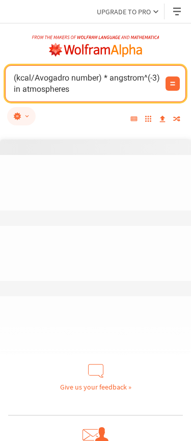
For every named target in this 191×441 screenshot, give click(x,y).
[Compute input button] (173, 83)
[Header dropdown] (177, 11)
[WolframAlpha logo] (96, 50)
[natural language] (21, 116)
